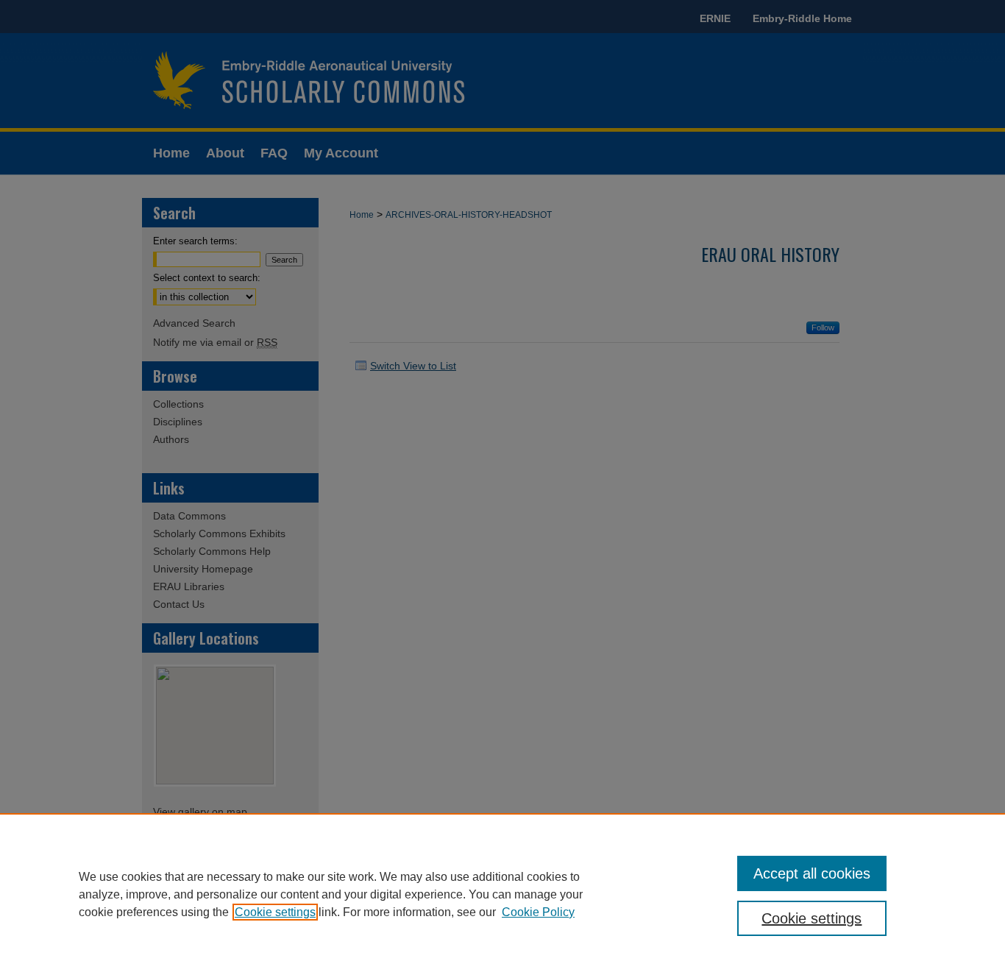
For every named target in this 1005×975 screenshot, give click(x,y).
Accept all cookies (811, 873)
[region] (502, 894)
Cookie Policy (538, 912)
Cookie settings (275, 912)
